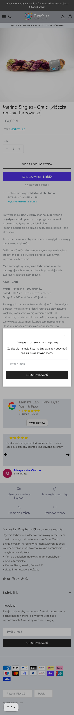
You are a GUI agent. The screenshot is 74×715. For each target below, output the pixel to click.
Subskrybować (37, 375)
